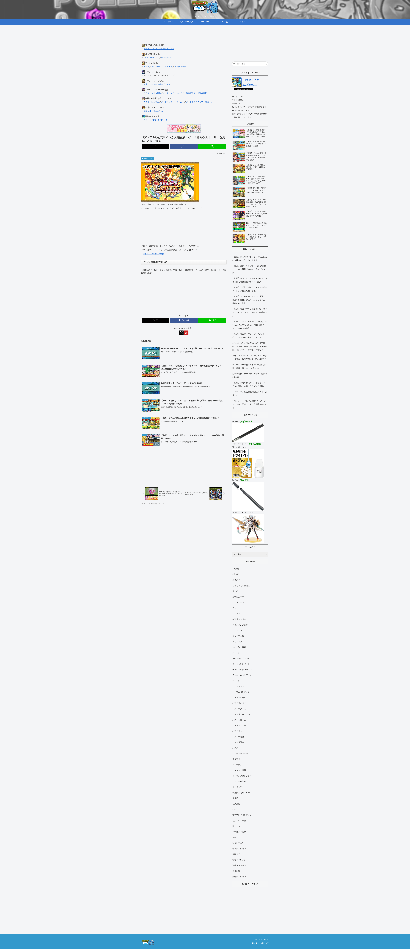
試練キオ (168, 66)
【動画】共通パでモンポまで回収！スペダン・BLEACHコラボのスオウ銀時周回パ (249, 312)
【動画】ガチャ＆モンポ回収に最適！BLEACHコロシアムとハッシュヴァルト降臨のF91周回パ (249, 299)
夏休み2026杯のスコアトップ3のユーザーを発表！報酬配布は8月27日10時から (249, 357)
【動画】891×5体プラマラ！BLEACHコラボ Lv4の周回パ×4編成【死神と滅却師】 (249, 269)
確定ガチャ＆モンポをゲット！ (157, 84)
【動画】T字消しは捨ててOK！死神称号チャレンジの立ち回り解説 (249, 289)
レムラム (155, 102)
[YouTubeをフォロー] (186, 333)
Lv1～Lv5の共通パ (151, 57)
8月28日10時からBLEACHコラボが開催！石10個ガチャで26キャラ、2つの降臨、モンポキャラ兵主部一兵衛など (249, 346)
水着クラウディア (182, 66)
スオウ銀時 (156, 93)
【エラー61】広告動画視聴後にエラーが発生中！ (249, 393)
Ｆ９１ (146, 66)
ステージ (147, 120)
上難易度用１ (189, 93)
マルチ (179, 93)
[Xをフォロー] (181, 333)
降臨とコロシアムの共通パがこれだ (159, 49)
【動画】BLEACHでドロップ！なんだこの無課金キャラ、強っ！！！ (249, 258)
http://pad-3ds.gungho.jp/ (153, 254)
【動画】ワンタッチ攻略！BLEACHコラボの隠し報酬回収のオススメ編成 (249, 280)
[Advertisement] (184, 36)
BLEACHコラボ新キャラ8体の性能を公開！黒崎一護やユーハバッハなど (249, 366)
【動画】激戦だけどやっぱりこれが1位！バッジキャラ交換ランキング (248, 336)
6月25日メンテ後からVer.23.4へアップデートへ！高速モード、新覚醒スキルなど (249, 404)
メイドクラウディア (194, 102)
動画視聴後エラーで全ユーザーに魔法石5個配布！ (249, 375)
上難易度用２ (203, 93)
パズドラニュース (149, 158)
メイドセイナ (157, 66)
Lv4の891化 (166, 57)
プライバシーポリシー (260, 939)
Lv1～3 (156, 120)
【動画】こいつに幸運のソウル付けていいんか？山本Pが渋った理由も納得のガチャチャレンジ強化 (249, 325)
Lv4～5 (164, 120)
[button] (266, 63)
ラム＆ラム (158, 111)
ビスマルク (179, 102)
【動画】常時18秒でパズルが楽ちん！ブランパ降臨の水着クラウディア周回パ (249, 384)
